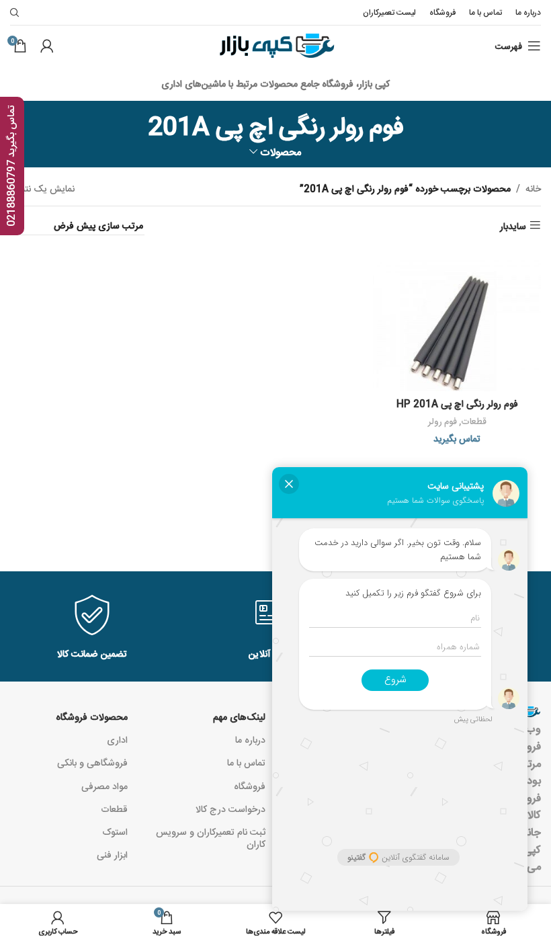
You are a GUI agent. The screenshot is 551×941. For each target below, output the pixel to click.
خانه (533, 188)
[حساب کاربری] (47, 45)
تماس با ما (246, 762)
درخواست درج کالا (230, 808)
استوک (115, 831)
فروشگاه (249, 785)
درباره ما (250, 739)
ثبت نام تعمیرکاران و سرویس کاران (210, 837)
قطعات (473, 421)
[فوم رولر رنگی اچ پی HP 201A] (457, 320)
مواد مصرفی (104, 785)
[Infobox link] (92, 628)
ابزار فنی (112, 854)
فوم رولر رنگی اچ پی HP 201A (457, 403)
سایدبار (513, 226)
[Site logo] (276, 46)
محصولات (281, 152)
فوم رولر (442, 421)
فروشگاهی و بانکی (92, 762)
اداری (117, 739)
